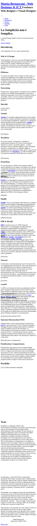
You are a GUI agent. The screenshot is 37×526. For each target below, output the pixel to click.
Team (6, 25)
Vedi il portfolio (5, 43)
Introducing (8, 20)
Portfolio (7, 23)
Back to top (4, 524)
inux (29, 295)
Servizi (7, 22)
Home (6, 18)
